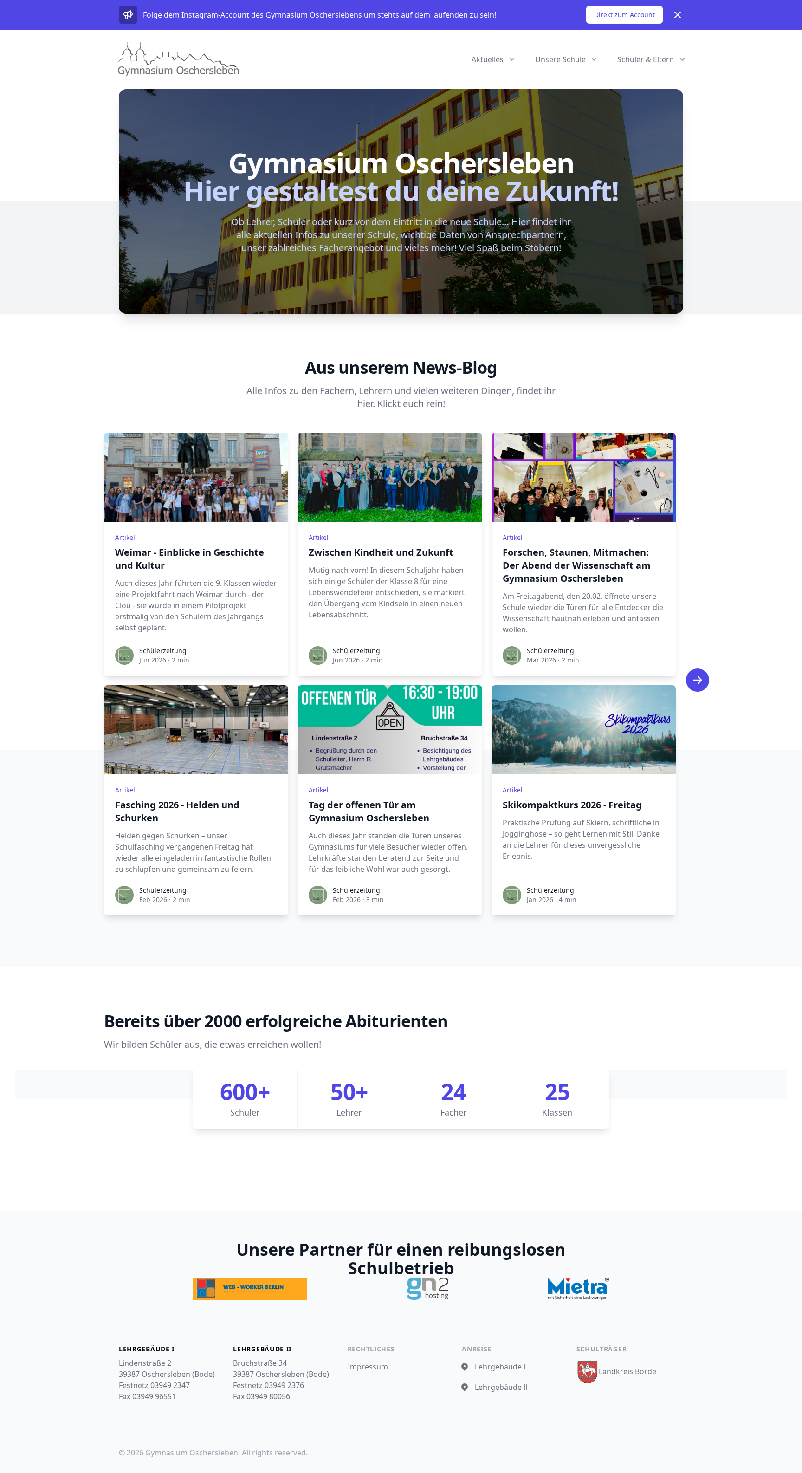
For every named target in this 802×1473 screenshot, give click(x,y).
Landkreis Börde (627, 1371)
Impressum (368, 1367)
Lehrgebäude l (500, 1367)
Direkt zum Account (624, 14)
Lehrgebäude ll (501, 1387)
